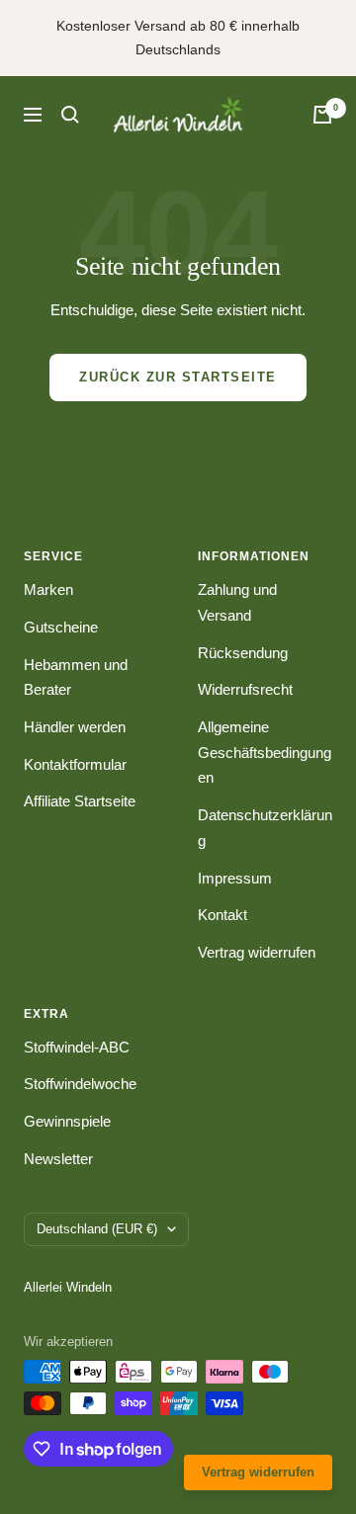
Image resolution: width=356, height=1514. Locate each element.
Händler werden (75, 726)
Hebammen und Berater (76, 677)
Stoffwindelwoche (80, 1083)
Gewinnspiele (67, 1121)
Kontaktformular (75, 764)
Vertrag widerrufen (256, 952)
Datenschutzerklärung (265, 827)
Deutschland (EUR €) (97, 1228)
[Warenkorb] (322, 115)
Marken (48, 589)
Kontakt (222, 914)
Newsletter (58, 1158)
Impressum (235, 878)
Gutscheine (61, 627)
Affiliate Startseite (79, 801)
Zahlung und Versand (237, 602)
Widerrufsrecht (245, 689)
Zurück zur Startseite (178, 377)
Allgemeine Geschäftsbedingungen (264, 752)
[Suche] (70, 115)
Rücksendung (243, 652)
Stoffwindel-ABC (77, 1047)
